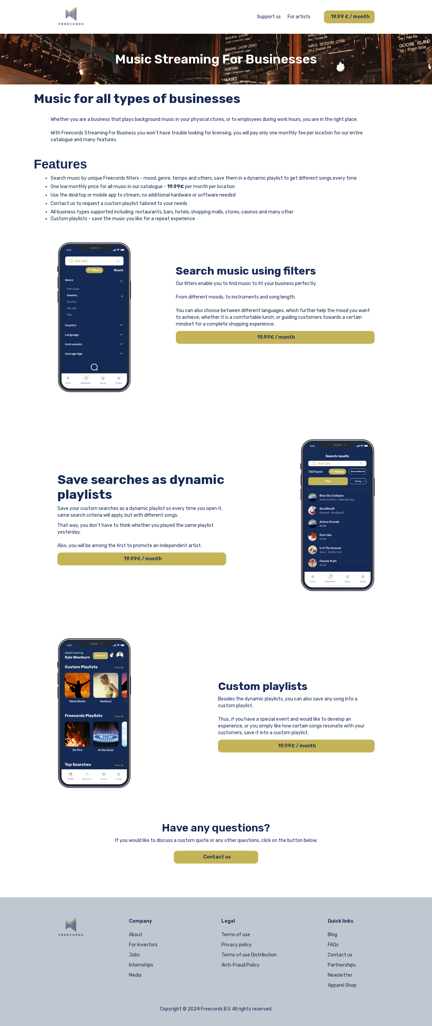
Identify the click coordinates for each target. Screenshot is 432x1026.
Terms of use (235, 935)
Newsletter (340, 975)
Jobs (134, 955)
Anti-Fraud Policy (240, 965)
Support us (269, 17)
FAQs (333, 945)
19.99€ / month (276, 337)
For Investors (143, 945)
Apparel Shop (342, 985)
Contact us (217, 857)
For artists (299, 17)
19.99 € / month (350, 17)
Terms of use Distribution (249, 955)
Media (135, 975)
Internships (141, 965)
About (135, 935)
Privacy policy (236, 945)
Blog (332, 935)
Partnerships (342, 965)
